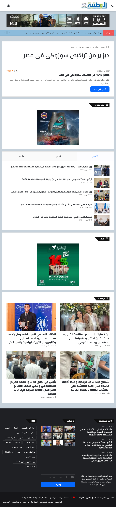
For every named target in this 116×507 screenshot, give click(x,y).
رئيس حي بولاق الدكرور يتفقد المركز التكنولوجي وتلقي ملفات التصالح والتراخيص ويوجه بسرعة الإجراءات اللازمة (33, 387)
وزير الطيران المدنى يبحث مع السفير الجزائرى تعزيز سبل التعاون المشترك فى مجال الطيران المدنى (51, 192)
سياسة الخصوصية (46, 502)
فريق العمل (16, 502)
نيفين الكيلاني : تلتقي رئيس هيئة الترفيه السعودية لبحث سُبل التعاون (62, 217)
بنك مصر (8, 442)
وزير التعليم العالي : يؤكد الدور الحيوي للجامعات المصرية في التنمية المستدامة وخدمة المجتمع (51, 167)
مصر (18, 452)
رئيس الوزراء (30, 447)
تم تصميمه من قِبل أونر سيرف (60, 497)
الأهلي (7, 428)
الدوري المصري (29, 442)
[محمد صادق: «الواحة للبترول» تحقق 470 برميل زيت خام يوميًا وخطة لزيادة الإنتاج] (46, 443)
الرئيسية (104, 47)
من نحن (26, 502)
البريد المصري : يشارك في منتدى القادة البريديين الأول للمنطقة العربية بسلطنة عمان (56, 204)
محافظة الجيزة (29, 452)
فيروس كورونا (17, 447)
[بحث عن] (112, 7)
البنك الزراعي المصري (27, 438)
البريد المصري (22, 433)
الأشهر (95, 156)
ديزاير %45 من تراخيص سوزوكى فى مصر (84, 74)
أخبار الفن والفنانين (28, 428)
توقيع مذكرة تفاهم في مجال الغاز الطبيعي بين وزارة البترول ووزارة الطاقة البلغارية (57, 179)
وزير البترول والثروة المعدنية (25, 461)
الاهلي (33, 433)
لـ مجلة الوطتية (28, 497)
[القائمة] (3, 7)
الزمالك (17, 442)
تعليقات (21, 156)
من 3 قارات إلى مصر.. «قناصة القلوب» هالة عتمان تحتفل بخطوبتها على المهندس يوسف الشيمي (64, 33)
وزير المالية (31, 466)
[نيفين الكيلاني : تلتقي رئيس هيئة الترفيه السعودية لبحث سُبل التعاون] (101, 220)
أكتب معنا (6, 502)
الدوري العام (11, 438)
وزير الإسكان (8, 452)
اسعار (15, 428)
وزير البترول (30, 457)
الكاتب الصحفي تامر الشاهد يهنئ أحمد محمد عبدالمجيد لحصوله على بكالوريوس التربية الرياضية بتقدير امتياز (31, 338)
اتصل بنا (34, 502)
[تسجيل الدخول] (8, 7)
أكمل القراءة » (100, 89)
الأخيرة (58, 156)
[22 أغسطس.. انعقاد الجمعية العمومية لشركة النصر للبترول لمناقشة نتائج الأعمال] (58, 443)
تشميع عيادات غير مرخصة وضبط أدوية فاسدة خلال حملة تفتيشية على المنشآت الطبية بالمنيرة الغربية (85, 385)
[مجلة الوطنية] (93, 5)
